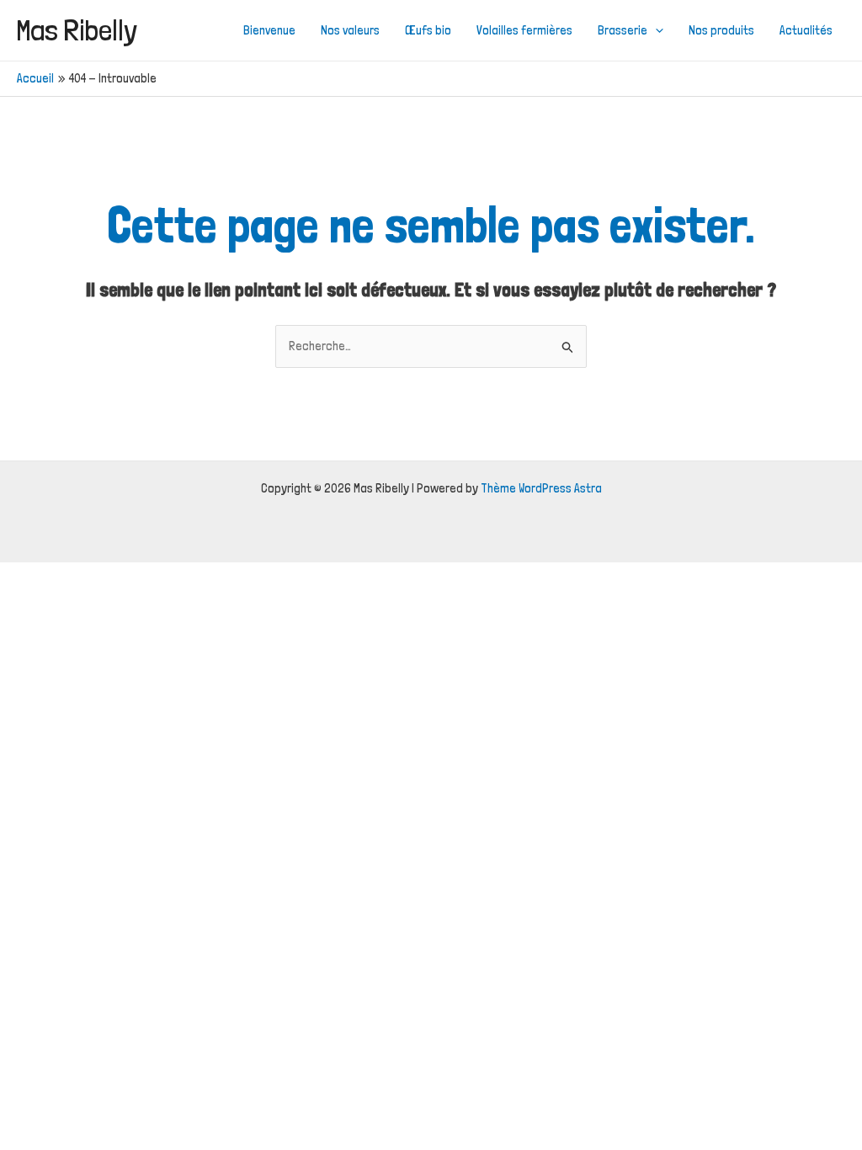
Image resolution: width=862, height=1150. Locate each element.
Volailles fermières (524, 30)
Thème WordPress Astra (541, 488)
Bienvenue (269, 30)
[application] (655, 30)
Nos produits (721, 30)
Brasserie (622, 30)
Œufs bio (428, 30)
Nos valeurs (350, 30)
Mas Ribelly (77, 30)
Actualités (806, 30)
